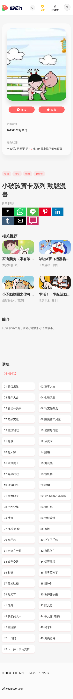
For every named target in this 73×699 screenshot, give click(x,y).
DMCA (31, 673)
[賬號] (67, 7)
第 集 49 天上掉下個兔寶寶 (44, 148)
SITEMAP (19, 673)
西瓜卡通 (12, 8)
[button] (32, 8)
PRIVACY (43, 673)
